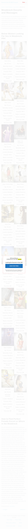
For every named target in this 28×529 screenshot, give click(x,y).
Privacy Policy (19, 270)
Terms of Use (10, 270)
